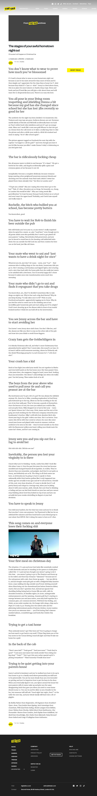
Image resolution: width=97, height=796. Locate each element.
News (37, 8)
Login (33, 770)
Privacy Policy (36, 753)
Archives (34, 756)
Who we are (67, 3)
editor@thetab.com (49, 786)
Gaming (55, 8)
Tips (89, 3)
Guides (22, 61)
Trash (46, 8)
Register (34, 767)
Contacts (73, 753)
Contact (75, 3)
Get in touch (56, 754)
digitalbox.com (26, 786)
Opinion (84, 8)
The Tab (16, 61)
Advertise (83, 3)
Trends (74, 8)
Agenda (65, 8)
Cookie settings (75, 756)
